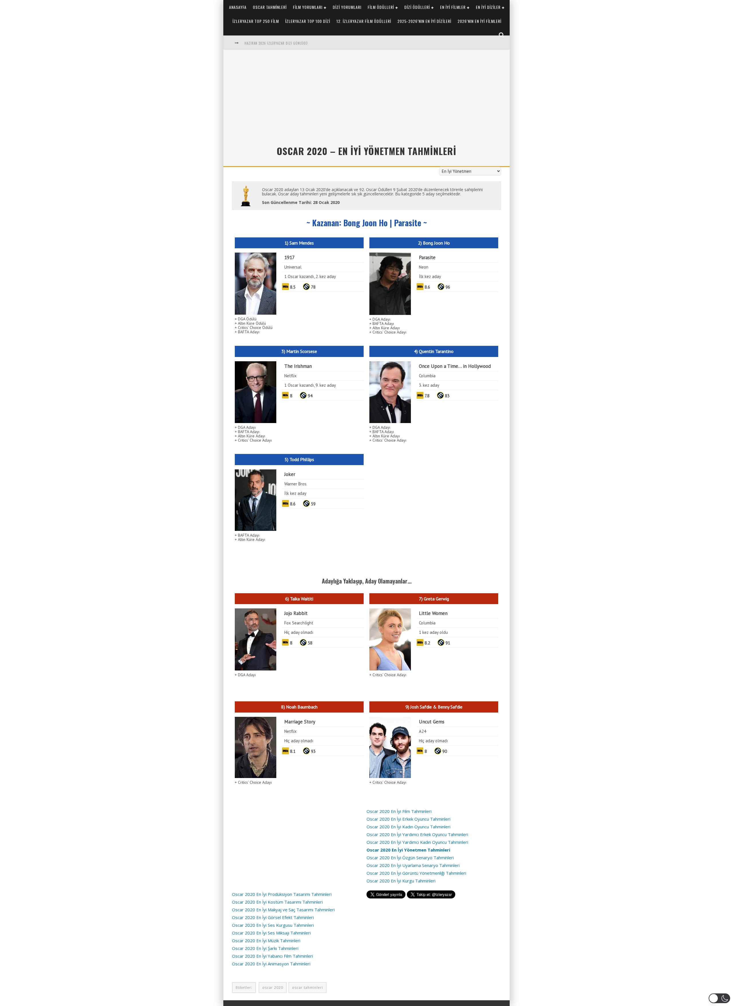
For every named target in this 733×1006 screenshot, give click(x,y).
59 (313, 504)
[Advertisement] (366, 100)
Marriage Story (299, 722)
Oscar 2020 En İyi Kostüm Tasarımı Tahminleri (277, 902)
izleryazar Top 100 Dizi (307, 21)
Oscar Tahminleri (270, 7)
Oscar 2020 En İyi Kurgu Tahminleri (401, 881)
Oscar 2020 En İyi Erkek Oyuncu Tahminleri (408, 819)
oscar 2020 (272, 987)
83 (447, 395)
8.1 (292, 751)
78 (313, 287)
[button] (719, 998)
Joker (289, 474)
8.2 (427, 643)
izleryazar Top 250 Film (255, 21)
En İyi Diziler (488, 7)
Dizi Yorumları (347, 7)
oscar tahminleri (307, 987)
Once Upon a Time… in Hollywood (455, 366)
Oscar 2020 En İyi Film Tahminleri (398, 811)
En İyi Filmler (453, 7)
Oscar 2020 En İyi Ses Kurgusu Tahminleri (273, 925)
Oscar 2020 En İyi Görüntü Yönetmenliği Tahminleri (416, 873)
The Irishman (298, 366)
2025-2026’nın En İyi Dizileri (424, 21)
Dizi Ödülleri (417, 7)
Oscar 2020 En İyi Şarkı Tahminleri (265, 948)
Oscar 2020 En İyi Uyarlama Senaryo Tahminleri (413, 865)
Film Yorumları (307, 7)
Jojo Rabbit (296, 613)
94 (310, 395)
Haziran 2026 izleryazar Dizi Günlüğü (276, 43)
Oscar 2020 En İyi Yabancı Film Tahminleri (272, 956)
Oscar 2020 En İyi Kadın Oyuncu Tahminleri (408, 827)
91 (448, 643)
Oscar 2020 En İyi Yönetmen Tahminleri (408, 850)
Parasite (427, 257)
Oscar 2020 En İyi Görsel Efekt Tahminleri (273, 917)
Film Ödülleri (381, 7)
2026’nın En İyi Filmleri (479, 21)
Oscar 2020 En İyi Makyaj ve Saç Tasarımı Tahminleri (283, 909)
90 (444, 751)
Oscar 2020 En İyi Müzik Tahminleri (266, 940)
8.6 (427, 287)
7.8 (427, 395)
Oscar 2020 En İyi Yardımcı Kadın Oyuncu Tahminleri (417, 842)
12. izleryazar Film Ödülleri (363, 21)
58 (310, 643)
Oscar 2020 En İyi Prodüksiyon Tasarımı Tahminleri (282, 894)
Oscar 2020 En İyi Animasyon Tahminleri (271, 964)
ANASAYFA (238, 7)
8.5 (292, 287)
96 (448, 287)
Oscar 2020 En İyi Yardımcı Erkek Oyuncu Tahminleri (417, 834)
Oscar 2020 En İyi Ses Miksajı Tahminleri (271, 933)
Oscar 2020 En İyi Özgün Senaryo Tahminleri (410, 857)
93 (313, 751)
